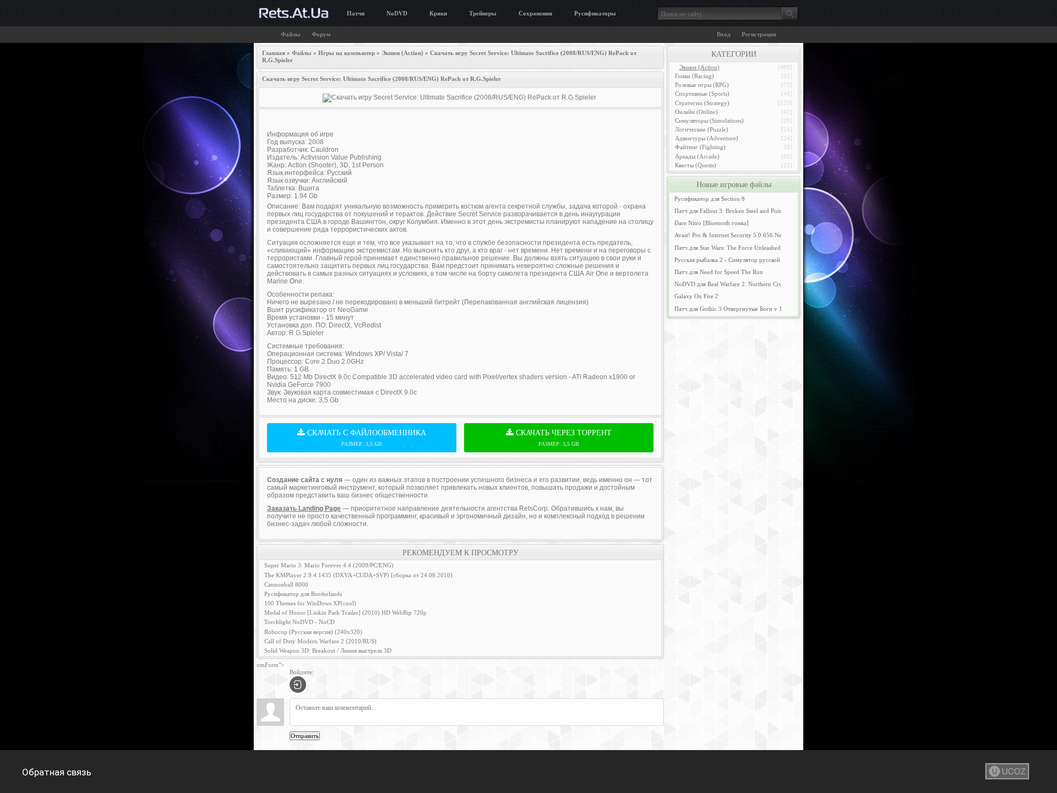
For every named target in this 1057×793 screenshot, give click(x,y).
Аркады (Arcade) (697, 156)
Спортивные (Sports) (702, 93)
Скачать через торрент (563, 438)
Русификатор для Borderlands (303, 593)
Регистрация (759, 34)
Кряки (438, 13)
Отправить (305, 735)
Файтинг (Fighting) (700, 147)
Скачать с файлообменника (365, 438)
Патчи (355, 13)
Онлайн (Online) (696, 111)
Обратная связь (56, 772)
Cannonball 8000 (286, 584)
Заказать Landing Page (304, 508)
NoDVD (396, 13)
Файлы (291, 34)
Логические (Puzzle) (701, 129)
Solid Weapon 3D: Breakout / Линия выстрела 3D (327, 650)
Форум (321, 34)
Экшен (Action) (699, 67)
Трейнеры (483, 13)
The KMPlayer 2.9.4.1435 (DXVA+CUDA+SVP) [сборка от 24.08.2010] (358, 575)
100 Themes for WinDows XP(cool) (310, 603)
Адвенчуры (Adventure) (706, 138)
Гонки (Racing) (694, 76)
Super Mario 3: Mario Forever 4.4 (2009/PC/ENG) (329, 565)
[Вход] (298, 684)
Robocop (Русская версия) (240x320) (313, 631)
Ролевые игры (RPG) (702, 84)
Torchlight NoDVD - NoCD (299, 622)
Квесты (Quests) (695, 165)
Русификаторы (595, 13)
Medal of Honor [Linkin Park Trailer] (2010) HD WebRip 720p (345, 612)
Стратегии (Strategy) (702, 103)
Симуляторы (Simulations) (709, 120)
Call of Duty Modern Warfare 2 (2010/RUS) (320, 641)
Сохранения (535, 13)
